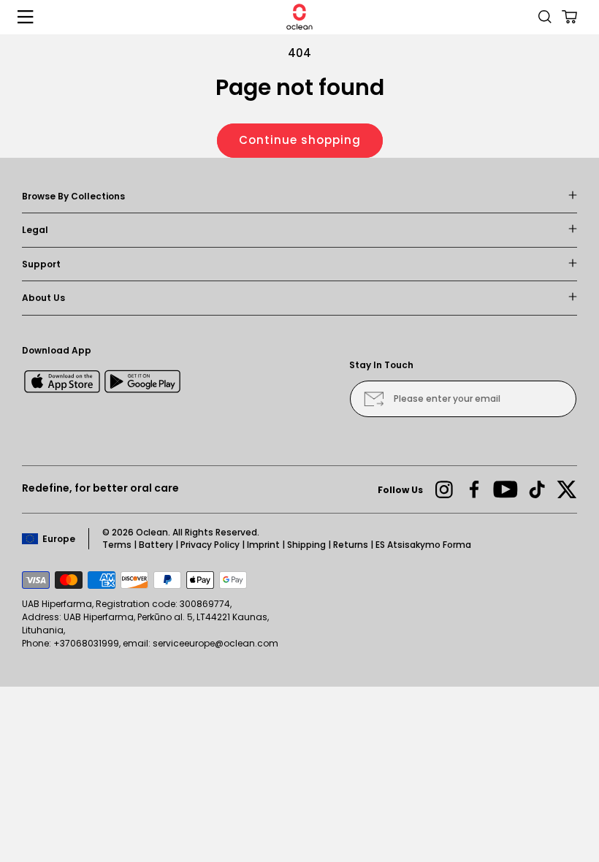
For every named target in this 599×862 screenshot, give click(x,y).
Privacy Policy (210, 544)
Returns (350, 544)
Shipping (306, 544)
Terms (116, 544)
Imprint (263, 544)
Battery (156, 544)
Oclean (152, 532)
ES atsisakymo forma (423, 544)
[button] (25, 16)
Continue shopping (300, 140)
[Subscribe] (374, 399)
